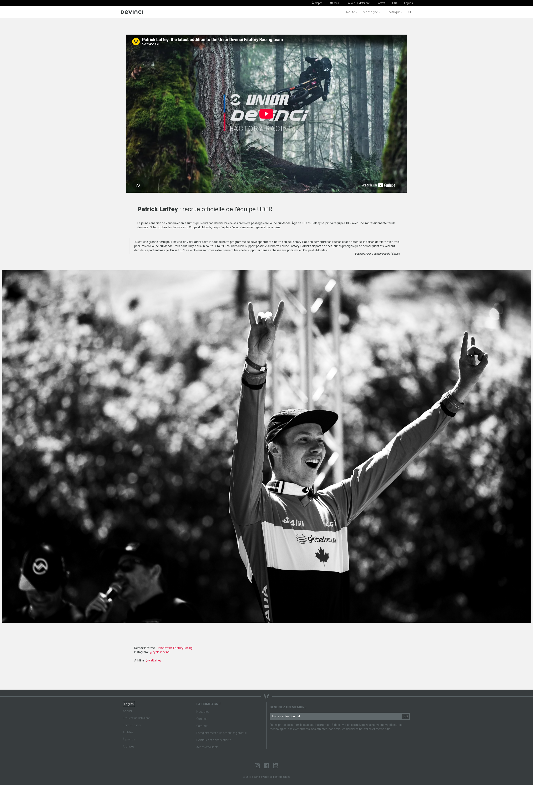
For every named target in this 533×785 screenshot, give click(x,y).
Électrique (393, 12)
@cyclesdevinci (160, 652)
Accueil (127, 711)
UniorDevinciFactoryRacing (175, 648)
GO (406, 716)
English (408, 3)
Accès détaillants (207, 747)
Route (350, 12)
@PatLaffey (153, 660)
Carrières (202, 726)
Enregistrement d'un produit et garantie (221, 733)
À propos (317, 3)
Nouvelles (202, 711)
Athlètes (334, 3)
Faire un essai (132, 725)
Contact (381, 3)
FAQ (394, 3)
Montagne (370, 12)
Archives (128, 746)
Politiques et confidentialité (213, 740)
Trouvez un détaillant (358, 3)
